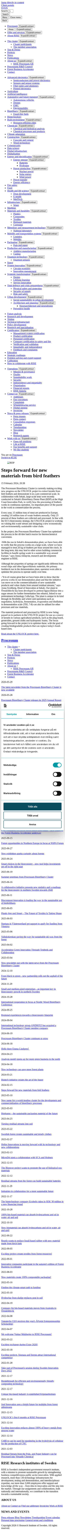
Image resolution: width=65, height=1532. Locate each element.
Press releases (7, 1517)
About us (11, 61)
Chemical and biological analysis (29, 128)
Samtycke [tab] (11, 714)
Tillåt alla (32, 806)
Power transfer (20, 179)
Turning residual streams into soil (17, 1124)
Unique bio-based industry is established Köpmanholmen (28, 1394)
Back (4, 20)
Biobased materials (22, 222)
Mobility (17, 239)
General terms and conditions (39, 1520)
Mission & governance (24, 371)
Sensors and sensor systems (26, 83)
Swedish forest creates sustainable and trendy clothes (26, 1134)
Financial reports (21, 388)
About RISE (13, 35)
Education (12, 352)
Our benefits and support (25, 447)
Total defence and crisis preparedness (25, 285)
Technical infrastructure (18, 322)
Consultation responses (24, 422)
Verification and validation (25, 344)
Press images (19, 416)
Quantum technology (17, 257)
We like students (21, 449)
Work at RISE (56, 1506)
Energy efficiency (21, 182)
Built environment (15, 119)
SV (2, 8)
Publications (13, 58)
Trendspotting (19, 427)
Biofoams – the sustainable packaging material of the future (29, 1113)
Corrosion (18, 224)
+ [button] (19, 646)
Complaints (18, 402)
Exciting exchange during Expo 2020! (19, 1344)
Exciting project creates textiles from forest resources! (26, 1253)
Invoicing (17, 410)
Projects (11, 52)
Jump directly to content (12, 2)
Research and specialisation (20, 327)
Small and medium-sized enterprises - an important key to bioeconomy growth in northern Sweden (28, 990)
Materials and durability (18, 211)
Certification (13, 330)
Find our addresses (30, 1506)
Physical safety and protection (27, 288)
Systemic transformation (18, 274)
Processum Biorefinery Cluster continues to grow (24, 1038)
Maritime (11, 208)
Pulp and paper (20, 245)
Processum (12, 26)
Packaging (12, 242)
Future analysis (14, 313)
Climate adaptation (16, 134)
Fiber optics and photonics (25, 86)
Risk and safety (20, 294)
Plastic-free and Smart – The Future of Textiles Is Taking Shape (31, 913)
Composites (18, 216)
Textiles (17, 219)
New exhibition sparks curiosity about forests (22, 853)
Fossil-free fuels (20, 114)
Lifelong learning (21, 280)
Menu (4, 17)
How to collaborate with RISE (21, 363)
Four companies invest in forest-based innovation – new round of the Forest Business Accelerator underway (32, 831)
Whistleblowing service (24, 405)
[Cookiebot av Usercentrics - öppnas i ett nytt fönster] (48, 706)
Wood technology (21, 143)
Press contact (19, 419)
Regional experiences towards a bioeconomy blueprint (27, 1015)
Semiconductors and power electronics (31, 80)
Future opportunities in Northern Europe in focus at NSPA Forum (32, 843)
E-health (17, 196)
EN (6, 8)
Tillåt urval (32, 815)
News (10, 55)
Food (9, 188)
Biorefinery (12, 111)
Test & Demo (13, 49)
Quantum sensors (21, 260)
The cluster (12, 41)
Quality (16, 374)
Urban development (16, 297)
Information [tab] (32, 714)
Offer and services (16, 32)
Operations (12, 368)
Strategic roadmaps (16, 355)
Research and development (20, 316)
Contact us (12, 393)
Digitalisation (13, 153)
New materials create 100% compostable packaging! (26, 1277)
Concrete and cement (23, 140)
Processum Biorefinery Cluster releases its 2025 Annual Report (31, 700)
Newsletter (18, 430)
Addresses (18, 397)
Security (17, 380)
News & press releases (18, 413)
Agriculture (12, 91)
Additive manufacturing (24, 251)
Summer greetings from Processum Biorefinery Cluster (27, 877)
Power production (21, 168)
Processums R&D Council (19, 66)
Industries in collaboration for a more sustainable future (27, 1191)
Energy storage (20, 160)
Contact (11, 72)
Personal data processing (13, 1520)
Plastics (16, 214)
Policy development (16, 324)
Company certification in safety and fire (32, 341)
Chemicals (12, 125)
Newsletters (25, 1517)
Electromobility (20, 108)
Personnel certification (23, 339)
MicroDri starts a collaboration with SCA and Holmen (27, 1157)
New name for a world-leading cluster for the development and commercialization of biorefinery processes (31, 1101)
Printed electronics (22, 88)
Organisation (19, 385)
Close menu (15, 17)
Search (4, 11)
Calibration (12, 360)
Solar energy (25, 174)
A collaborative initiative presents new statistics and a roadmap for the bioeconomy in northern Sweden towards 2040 (31, 888)
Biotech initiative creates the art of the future (22, 1079)
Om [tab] (53, 714)
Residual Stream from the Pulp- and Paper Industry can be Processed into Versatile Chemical (29, 1455)
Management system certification (29, 333)
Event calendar (53, 1517)
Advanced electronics (17, 77)
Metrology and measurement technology (26, 227)
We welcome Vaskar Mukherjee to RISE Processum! (26, 1334)
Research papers (21, 435)
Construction (13, 137)
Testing (10, 319)
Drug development (22, 194)
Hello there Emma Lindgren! (15, 1048)
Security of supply (22, 291)
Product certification (22, 336)
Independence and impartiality (27, 382)
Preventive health (21, 308)
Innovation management (24, 271)
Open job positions (22, 441)
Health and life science (18, 190)
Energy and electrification (19, 156)
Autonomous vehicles (23, 100)
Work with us (13, 438)
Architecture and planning (25, 303)
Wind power (25, 177)
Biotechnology (14, 117)
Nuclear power (26, 171)
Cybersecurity (14, 145)
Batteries (23, 163)
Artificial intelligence (17, 94)
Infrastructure (13, 202)
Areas (11, 29)
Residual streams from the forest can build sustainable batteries (31, 1181)
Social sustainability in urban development (33, 300)
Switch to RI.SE (9, 457)
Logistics (17, 236)
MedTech (17, 199)
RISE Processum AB (23, 64)
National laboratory (22, 230)
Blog (15, 433)
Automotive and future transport (22, 97)
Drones (16, 102)
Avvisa (32, 824)
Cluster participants (22, 44)
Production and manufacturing (21, 248)
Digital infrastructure (17, 151)
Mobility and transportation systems (24, 233)
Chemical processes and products (29, 131)
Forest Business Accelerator (20, 69)
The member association (24, 47)
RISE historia (19, 391)
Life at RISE (19, 444)
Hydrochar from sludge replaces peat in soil (22, 1298)
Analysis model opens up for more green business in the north (30, 1059)
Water (16, 205)
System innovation (16, 265)
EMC (16, 105)
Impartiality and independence (27, 347)
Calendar (17, 424)
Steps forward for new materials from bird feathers (25, 1090)
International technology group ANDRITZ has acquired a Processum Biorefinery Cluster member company (28, 1026)
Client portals (7, 5)
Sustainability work (22, 377)
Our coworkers (20, 399)
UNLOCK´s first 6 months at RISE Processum (23, 1417)
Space (10, 262)
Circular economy (21, 268)
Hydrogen (24, 165)
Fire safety (12, 185)
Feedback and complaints (25, 349)
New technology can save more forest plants (22, 1069)
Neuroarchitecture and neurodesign (36, 306)
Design (16, 277)
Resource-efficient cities (24, 122)
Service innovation (22, 282)
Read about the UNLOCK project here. (20, 634)
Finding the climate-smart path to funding (21, 1287)
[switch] (57, 774)
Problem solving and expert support (24, 358)
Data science (13, 148)
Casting (17, 254)
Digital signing (20, 407)
